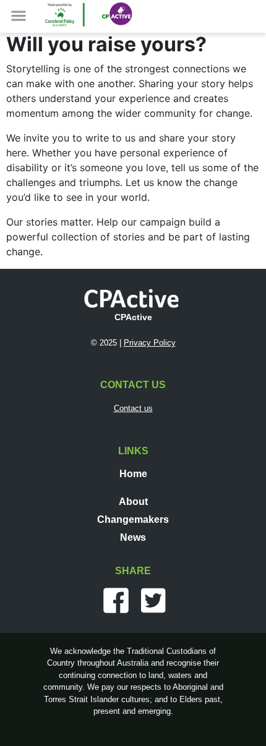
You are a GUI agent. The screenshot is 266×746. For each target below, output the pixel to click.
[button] (18, 15)
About (133, 501)
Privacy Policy (150, 342)
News (133, 537)
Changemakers (133, 519)
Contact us (133, 408)
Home (133, 473)
